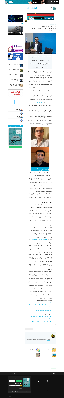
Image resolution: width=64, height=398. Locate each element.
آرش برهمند (18, 112)
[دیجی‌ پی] (45, 2)
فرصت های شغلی (38, 387)
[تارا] (15, 48)
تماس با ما (39, 385)
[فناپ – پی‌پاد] (15, 56)
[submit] (21, 385)
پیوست (55, 24)
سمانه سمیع (18, 116)
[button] (8, 11)
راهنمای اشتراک (53, 5)
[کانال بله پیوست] (18, 2)
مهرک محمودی (18, 109)
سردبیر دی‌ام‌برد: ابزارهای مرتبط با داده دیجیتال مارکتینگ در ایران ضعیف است (46, 350)
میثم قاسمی (18, 119)
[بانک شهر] (40, 14)
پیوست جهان (47, 390)
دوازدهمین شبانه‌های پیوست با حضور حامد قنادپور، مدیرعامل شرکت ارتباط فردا (41, 302)
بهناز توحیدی (30, 20)
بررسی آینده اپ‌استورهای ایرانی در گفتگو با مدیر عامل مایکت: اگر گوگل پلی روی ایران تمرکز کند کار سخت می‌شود (30, 355)
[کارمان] (15, 101)
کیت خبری (39, 388)
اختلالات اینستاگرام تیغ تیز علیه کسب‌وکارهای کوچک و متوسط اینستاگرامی (30, 350)
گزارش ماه (47, 385)
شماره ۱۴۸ (51, 7)
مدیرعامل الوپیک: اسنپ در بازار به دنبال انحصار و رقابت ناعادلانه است (41, 321)
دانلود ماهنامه (18, 380)
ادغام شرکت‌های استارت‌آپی (38, 102)
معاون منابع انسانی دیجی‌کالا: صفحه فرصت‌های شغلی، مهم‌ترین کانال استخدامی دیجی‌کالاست (46, 355)
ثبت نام (9, 5)
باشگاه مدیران (46, 386)
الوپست (33, 174)
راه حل (47, 389)
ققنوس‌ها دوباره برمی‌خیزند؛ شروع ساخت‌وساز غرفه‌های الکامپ (15, 42)
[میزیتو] (15, 93)
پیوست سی (39, 380)
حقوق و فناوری (46, 388)
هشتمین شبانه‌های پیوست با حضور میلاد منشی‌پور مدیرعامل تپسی (43, 311)
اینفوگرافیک (39, 381)
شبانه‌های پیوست (51, 20)
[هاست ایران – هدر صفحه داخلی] (40, 18)
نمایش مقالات (12, 380)
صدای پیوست (38, 379)
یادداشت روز (47, 380)
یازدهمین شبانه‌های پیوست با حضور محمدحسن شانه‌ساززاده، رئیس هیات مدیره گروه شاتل (40, 304)
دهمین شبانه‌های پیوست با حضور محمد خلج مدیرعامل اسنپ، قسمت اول (42, 306)
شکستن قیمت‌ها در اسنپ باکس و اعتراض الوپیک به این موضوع (39, 239)
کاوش (47, 381)
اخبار (47, 379)
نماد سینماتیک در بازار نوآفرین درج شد (18, 39)
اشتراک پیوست (15, 147)
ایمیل (55, 365)
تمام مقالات (48, 341)
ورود (11, 5)
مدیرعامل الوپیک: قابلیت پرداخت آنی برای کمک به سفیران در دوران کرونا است (40, 316)
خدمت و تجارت (46, 387)
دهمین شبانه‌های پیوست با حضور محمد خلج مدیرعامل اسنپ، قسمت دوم (42, 308)
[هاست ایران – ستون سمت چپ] (15, 18)
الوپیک (55, 324)
